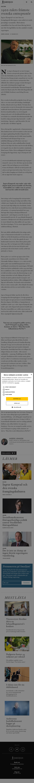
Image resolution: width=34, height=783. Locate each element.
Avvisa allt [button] (17, 403)
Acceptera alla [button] (17, 398)
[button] (17, 407)
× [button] (31, 374)
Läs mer (17, 382)
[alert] (17, 391)
